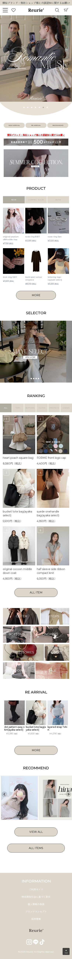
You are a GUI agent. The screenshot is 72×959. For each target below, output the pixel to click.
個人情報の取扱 (36, 904)
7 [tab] (47, 107)
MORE (36, 295)
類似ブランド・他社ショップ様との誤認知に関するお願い (36, 135)
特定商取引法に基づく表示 (36, 896)
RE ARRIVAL (36, 125)
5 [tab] (39, 107)
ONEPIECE (54, 408)
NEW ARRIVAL (14, 125)
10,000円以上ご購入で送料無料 (36, 3)
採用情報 (36, 918)
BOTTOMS (30, 408)
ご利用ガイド (36, 889)
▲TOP (66, 951)
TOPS (18, 408)
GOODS (66, 408)
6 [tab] (43, 107)
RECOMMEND (57, 125)
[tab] (31, 378)
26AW (58, 200)
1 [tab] (24, 107)
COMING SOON (36, 200)
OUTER (42, 408)
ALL (6, 408)
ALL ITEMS (36, 848)
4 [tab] (36, 107)
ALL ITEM (36, 592)
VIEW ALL (36, 832)
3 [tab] (32, 107)
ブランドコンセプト (36, 911)
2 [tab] (28, 107)
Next (69, 3)
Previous (3, 64)
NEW (13, 200)
